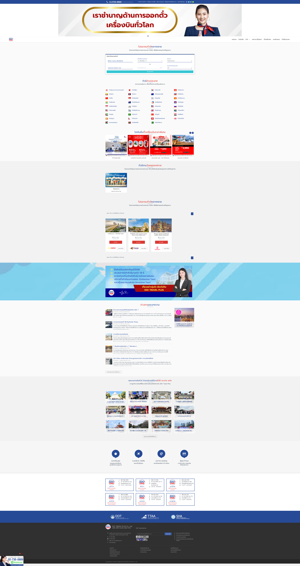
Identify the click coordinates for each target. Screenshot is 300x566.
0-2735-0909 (115, 2)
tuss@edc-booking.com (154, 484)
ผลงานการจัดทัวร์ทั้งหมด (150, 436)
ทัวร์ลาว (134, 94)
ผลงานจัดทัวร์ (174, 552)
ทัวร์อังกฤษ (158, 110)
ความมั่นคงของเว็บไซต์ (181, 537)
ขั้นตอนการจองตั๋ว (151, 2)
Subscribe (168, 534)
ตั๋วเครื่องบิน (267, 39)
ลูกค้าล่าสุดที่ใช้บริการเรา (176, 550)
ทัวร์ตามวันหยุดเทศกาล (115, 554)
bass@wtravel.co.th (126, 483)
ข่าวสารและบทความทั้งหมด (113, 372)
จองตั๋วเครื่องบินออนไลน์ (145, 550)
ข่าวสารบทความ (143, 552)
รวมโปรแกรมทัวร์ (113, 556)
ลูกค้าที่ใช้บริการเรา (175, 548)
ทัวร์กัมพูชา (181, 102)
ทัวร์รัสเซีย (180, 106)
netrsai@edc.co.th (156, 498)
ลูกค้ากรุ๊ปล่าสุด (181, 2)
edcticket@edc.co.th (126, 498)
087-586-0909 (124, 480)
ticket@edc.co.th (186, 498)
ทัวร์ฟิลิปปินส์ (158, 102)
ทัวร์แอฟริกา (181, 110)
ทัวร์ (247, 39)
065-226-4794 (185, 480)
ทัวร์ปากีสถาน (158, 122)
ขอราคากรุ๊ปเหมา (257, 39)
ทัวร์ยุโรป (134, 106)
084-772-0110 (154, 480)
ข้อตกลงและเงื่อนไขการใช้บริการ (183, 533)
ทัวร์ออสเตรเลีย (159, 94)
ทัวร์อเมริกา (158, 106)
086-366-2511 (185, 494)
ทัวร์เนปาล (134, 118)
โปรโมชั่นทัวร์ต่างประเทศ (115, 552)
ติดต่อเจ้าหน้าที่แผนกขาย (170, 2)
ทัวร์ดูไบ (111, 114)
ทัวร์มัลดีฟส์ (135, 122)
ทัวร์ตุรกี (157, 114)
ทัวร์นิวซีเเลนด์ (136, 102)
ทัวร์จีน (111, 98)
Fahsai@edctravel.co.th (188, 483)
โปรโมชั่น (241, 39)
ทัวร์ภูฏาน (111, 118)
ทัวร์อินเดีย (112, 102)
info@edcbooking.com (128, 2)
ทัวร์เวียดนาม (181, 98)
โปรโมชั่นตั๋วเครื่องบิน (144, 548)
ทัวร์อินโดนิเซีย (113, 106)
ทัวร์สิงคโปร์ (135, 98)
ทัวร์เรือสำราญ (136, 110)
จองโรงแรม (276, 39)
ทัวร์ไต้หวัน (180, 94)
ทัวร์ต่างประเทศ (113, 550)
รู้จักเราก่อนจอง (160, 2)
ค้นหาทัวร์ (150, 72)
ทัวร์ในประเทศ (286, 39)
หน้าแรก (234, 39)
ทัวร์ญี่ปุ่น (134, 90)
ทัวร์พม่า (111, 94)
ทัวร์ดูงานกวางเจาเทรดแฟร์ (116, 90)
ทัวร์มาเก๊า (134, 114)
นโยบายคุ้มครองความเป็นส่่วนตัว (183, 535)
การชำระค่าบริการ (142, 2)
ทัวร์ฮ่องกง (181, 90)
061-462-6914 (154, 494)
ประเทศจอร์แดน (113, 122)
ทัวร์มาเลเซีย (112, 110)
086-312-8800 (124, 494)
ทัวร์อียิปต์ (180, 114)
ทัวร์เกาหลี (157, 90)
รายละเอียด (120, 248)
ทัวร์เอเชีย (157, 98)
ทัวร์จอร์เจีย (181, 118)
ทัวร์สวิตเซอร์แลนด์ (160, 118)
